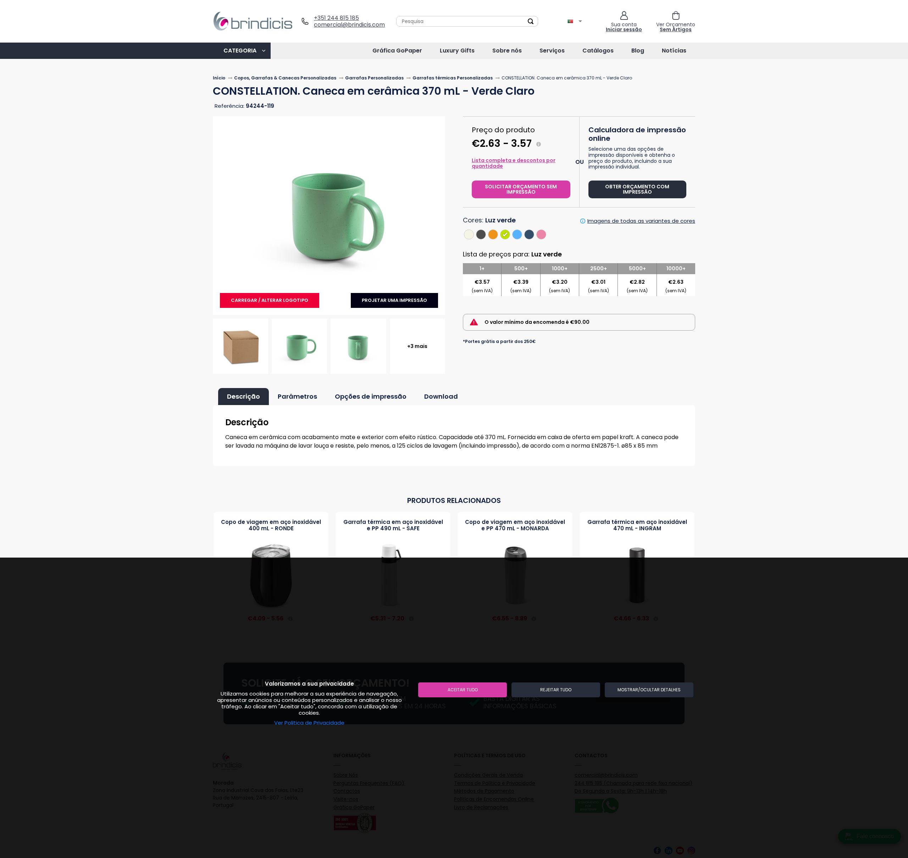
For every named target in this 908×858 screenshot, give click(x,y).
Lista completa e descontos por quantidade (513, 163)
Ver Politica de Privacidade (309, 722)
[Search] (530, 21)
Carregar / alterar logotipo (269, 300)
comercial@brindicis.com (347, 24)
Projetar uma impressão (394, 300)
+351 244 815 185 (336, 18)
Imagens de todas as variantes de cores (641, 221)
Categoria (239, 50)
